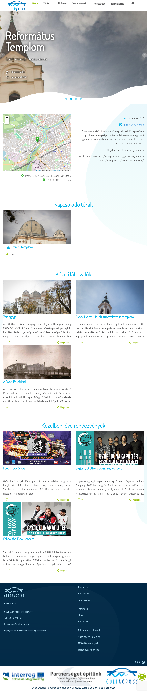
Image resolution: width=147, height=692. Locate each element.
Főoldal (36, 3)
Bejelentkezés (117, 3)
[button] (2, 55)
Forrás (11, 254)
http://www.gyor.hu (134, 124)
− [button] (7, 122)
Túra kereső (83, 587)
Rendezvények (79, 3)
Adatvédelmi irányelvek (89, 636)
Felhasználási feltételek (89, 630)
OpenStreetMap (56, 170)
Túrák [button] (46, 3)
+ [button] (7, 117)
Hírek (80, 615)
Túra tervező (84, 593)
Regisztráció (99, 3)
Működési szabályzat (88, 643)
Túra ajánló (83, 621)
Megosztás (64, 342)
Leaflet (38, 170)
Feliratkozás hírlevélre (88, 649)
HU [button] (134, 3)
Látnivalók (62, 3)
